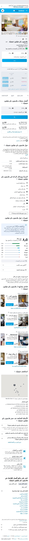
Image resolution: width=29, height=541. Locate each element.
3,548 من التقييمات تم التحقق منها (14, 48)
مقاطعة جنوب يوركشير (24, 538)
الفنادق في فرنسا (23, 509)
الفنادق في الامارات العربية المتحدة (20, 503)
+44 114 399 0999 (22, 46)
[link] (19, 308)
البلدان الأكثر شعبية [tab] (23, 484)
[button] (1, 6)
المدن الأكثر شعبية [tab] (13, 484)
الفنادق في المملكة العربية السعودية (20, 498)
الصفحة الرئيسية (24, 536)
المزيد (26, 154)
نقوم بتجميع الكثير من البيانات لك (19, 527)
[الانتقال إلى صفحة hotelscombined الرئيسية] (18, 10)
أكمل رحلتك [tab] (24, 487)
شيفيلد (15, 538)
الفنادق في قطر (24, 496)
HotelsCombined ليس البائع (20, 524)
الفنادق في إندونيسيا (23, 501)
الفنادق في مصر (24, 507)
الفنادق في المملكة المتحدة (21, 511)
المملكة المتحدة (17, 536)
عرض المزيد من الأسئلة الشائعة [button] (14, 442)
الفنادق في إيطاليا (23, 513)
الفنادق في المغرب (23, 494)
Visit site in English (18, 7)
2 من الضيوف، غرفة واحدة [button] (20, 57)
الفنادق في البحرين (23, 505)
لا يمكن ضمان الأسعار (23, 520)
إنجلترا (8, 536)
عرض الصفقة (9, 304)
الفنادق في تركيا (24, 499)
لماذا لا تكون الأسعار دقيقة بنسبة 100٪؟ (17, 529)
